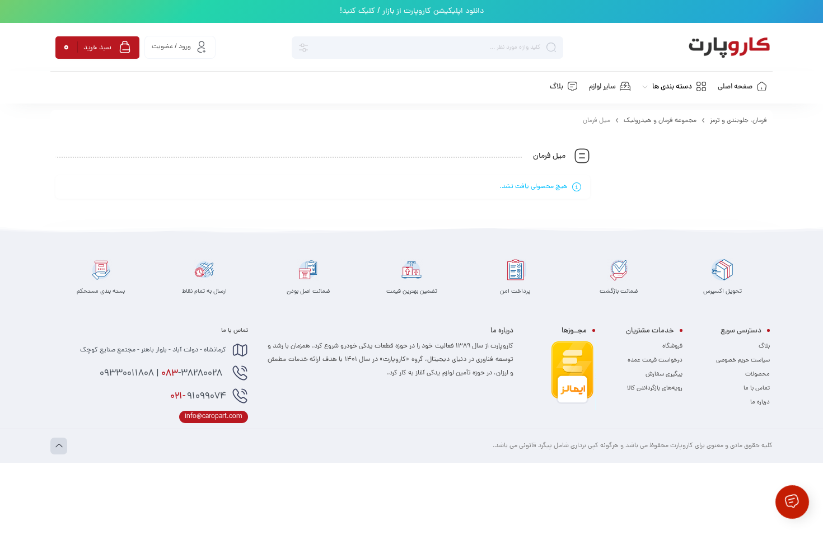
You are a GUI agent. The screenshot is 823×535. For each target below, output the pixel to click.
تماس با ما (756, 388)
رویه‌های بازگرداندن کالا (654, 388)
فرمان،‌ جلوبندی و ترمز (738, 121)
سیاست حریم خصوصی (743, 360)
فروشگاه (672, 346)
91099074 (198, 396)
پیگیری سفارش (664, 374)
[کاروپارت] (729, 47)
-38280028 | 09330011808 (162, 374)
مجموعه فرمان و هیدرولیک (660, 121)
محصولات (757, 374)
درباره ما (760, 402)
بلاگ (764, 346)
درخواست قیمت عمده (655, 360)
